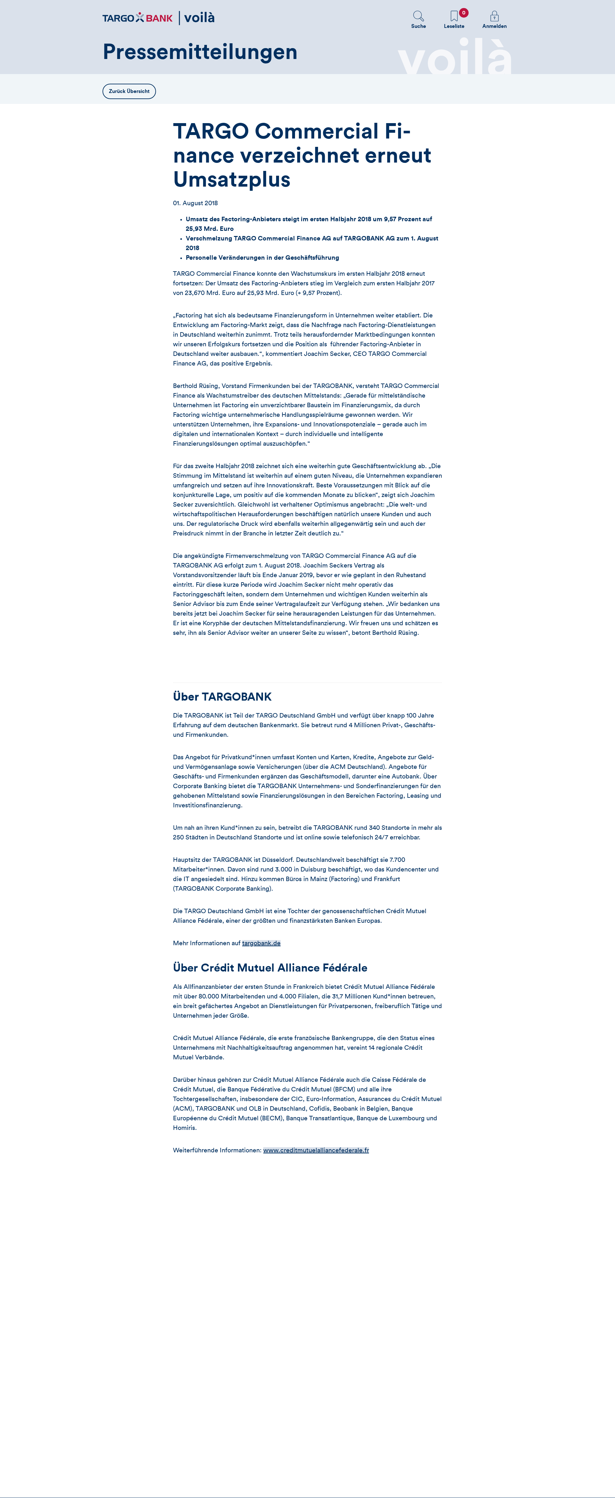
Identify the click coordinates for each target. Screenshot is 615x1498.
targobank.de (261, 943)
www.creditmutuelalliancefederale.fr (316, 1150)
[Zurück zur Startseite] (158, 18)
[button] (419, 19)
